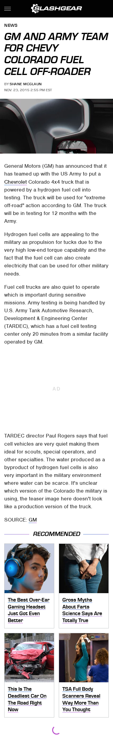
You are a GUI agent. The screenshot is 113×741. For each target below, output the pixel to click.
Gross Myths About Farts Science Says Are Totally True (82, 610)
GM (33, 519)
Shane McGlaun (26, 84)
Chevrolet (15, 182)
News (10, 26)
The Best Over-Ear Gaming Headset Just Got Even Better (28, 610)
